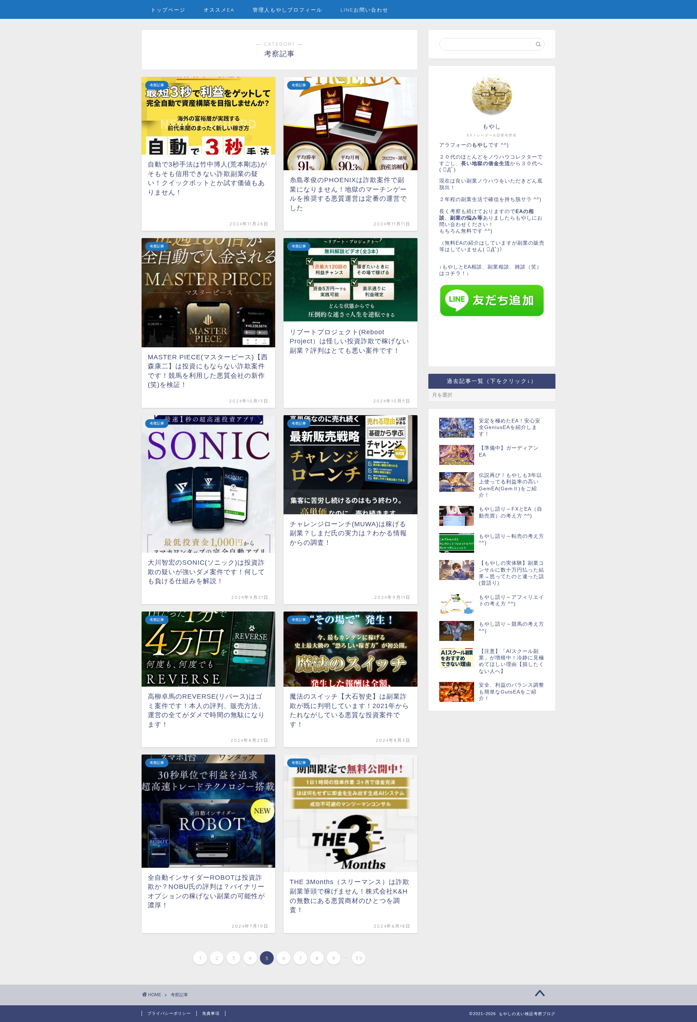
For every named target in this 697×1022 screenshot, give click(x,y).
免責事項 (211, 1013)
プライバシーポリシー (169, 1013)
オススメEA (219, 10)
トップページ (168, 10)
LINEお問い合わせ (364, 10)
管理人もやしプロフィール (287, 10)
